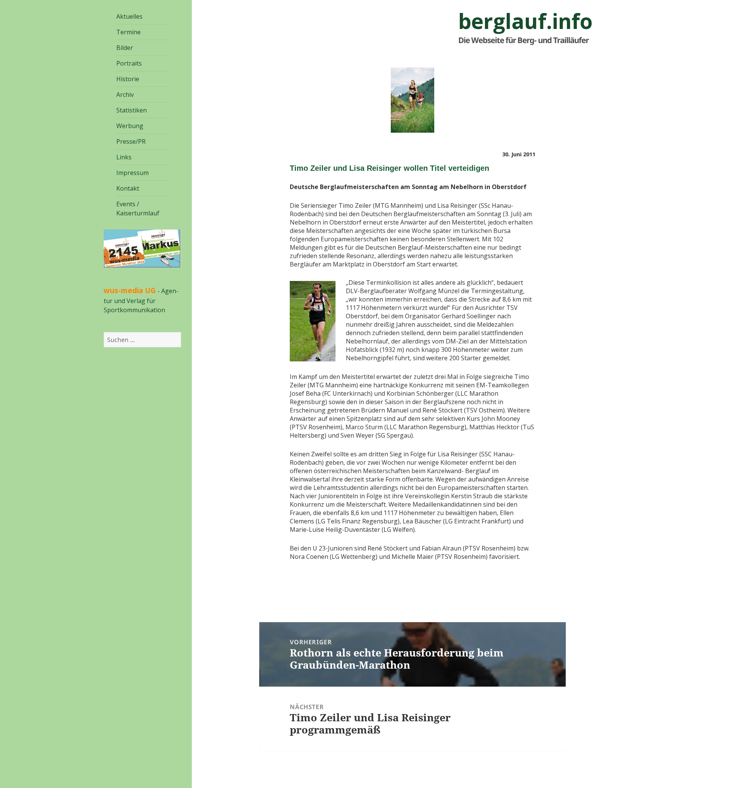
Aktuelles (129, 16)
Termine (128, 32)
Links (124, 157)
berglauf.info (525, 21)
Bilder (124, 47)
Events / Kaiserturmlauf (137, 208)
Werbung (129, 126)
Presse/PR (131, 141)
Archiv (125, 94)
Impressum (132, 173)
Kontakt (127, 188)
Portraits (129, 63)
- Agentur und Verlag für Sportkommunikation (141, 300)
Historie (127, 79)
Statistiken (131, 110)
